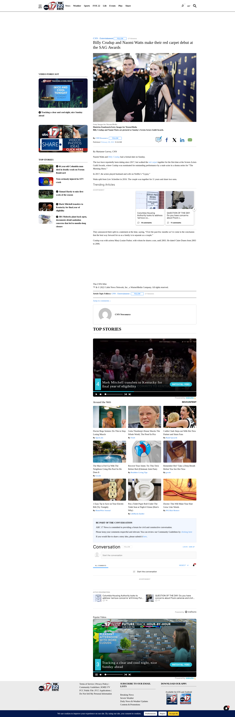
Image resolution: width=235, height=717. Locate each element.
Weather (77, 6)
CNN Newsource (102, 138)
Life (105, 6)
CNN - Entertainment (121, 294)
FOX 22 (96, 6)
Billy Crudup (114, 157)
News (67, 6)
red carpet (153, 162)
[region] (144, 579)
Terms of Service (86, 684)
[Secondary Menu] (42, 6)
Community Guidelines (89, 687)
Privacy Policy (101, 684)
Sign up (191, 547)
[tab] (100, 565)
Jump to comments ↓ (102, 301)
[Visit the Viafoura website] (190, 612)
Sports (87, 6)
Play (120, 6)
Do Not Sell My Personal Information (95, 694)
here (145, 536)
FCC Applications (102, 690)
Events (112, 6)
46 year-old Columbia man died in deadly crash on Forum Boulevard (70, 169)
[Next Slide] (194, 209)
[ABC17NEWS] (54, 5)
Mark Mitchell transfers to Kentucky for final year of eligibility (69, 207)
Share (128, 6)
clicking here (186, 532)
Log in (185, 547)
